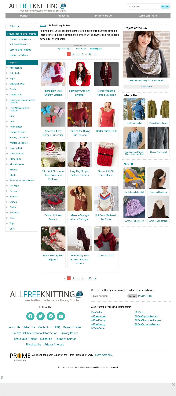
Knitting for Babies (19, 55)
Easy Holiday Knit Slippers (53, 257)
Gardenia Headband (158, 192)
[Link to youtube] (61, 316)
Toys (12, 223)
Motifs (13, 175)
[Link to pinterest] (51, 316)
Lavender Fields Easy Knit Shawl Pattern (146, 80)
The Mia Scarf (106, 255)
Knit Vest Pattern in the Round (106, 217)
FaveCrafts (96, 312)
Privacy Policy (69, 333)
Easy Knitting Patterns (20, 49)
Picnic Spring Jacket (158, 123)
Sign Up (132, 296)
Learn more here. (104, 355)
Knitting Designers (19, 143)
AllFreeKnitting (98, 320)
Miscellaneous (17, 164)
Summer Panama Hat (134, 221)
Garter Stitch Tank (106, 131)
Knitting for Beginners (20, 39)
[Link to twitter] (40, 316)
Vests (13, 228)
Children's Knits (17, 84)
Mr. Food (139, 312)
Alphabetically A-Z (65, 49)
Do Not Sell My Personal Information (35, 333)
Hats (12, 121)
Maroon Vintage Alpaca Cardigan (79, 217)
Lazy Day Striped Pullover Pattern (80, 173)
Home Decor (16, 126)
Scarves (14, 196)
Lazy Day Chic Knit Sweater (79, 92)
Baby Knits (15, 73)
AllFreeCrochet (98, 316)
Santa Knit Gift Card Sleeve (106, 173)
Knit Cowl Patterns (19, 44)
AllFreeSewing (98, 324)
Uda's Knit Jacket (134, 123)
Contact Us (45, 327)
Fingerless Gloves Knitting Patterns (22, 101)
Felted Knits (15, 94)
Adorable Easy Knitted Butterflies (53, 133)
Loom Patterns (17, 153)
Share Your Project (25, 339)
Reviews (14, 191)
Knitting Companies (19, 137)
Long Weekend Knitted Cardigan (106, 92)
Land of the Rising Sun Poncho (79, 133)
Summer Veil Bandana (158, 221)
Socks (13, 207)
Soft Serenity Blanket (134, 192)
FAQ (57, 327)
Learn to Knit (16, 148)
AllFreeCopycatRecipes (146, 316)
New (126, 164)
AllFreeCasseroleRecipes (147, 324)
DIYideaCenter (98, 328)
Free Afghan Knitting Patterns (19, 109)
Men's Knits (15, 159)
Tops (12, 218)
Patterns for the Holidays (22, 180)
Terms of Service (65, 339)
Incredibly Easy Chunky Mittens (53, 92)
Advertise (29, 327)
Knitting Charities (18, 132)
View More (146, 86)
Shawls (13, 202)
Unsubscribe (33, 344)
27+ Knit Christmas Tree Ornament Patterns (53, 175)
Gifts (12, 116)
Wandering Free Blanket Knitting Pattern (80, 259)
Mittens (13, 169)
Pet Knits (14, 186)
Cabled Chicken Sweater (53, 217)
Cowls (13, 89)
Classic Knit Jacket (158, 152)
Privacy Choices (54, 344)
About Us (14, 327)
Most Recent (81, 49)
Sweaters (14, 212)
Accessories (16, 68)
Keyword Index (72, 327)
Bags (12, 78)
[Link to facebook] (30, 316)
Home (43, 25)
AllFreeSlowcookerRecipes (148, 320)
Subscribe (15, 26)
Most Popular (96, 49)
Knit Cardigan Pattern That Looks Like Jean (134, 153)
